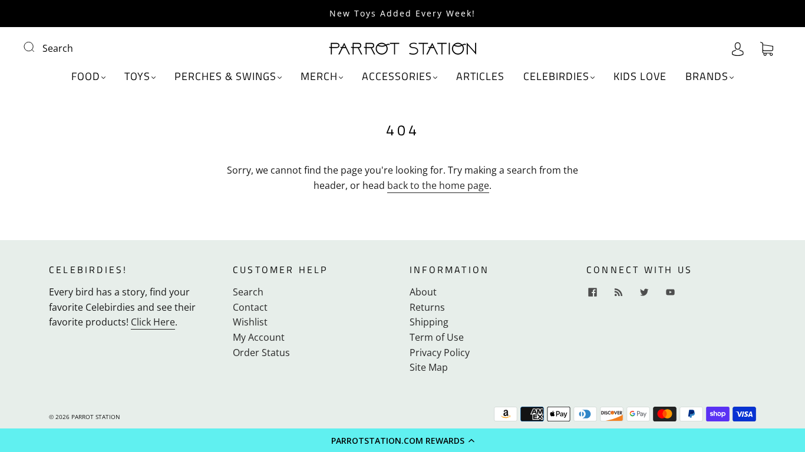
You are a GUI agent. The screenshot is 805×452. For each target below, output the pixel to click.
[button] (402, 440)
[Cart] (766, 48)
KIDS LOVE (640, 77)
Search (57, 48)
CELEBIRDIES (556, 77)
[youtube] (670, 292)
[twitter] (644, 292)
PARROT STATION (95, 417)
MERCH (319, 77)
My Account (259, 337)
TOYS (137, 77)
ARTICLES (480, 77)
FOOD (85, 77)
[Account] (738, 48)
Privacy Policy (440, 352)
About (423, 291)
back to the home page (438, 185)
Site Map (429, 367)
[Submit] (37, 47)
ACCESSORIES (397, 77)
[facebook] (592, 292)
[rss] (618, 292)
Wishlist (250, 321)
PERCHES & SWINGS (225, 77)
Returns (427, 307)
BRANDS (706, 77)
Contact (250, 307)
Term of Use (437, 337)
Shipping (429, 321)
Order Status (261, 352)
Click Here (153, 321)
